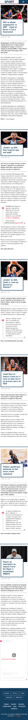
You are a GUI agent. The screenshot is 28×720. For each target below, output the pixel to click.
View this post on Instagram (9, 659)
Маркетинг (9, 697)
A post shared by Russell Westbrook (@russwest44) (15, 677)
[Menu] (23, 2)
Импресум (19, 697)
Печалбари (21, 706)
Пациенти (14, 709)
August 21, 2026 (19, 223)
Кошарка (21, 704)
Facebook (6, 693)
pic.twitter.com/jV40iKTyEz (13, 218)
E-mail (22, 693)
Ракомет (13, 704)
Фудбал (6, 704)
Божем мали (7, 706)
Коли (14, 706)
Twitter (15, 693)
